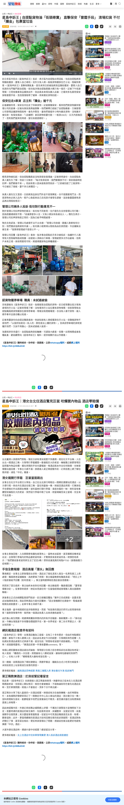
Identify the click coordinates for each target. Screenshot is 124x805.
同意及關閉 (112, 800)
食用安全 (108, 117)
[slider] (39, 73)
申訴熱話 (18, 397)
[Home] (15, 4)
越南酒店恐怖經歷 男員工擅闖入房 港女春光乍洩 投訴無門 (45, 671)
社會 (106, 92)
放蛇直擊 (18, 14)
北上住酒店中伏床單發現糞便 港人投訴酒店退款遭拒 (42, 735)
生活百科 (108, 42)
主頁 (4, 14)
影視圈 (107, 55)
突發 (106, 130)
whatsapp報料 (57, 343)
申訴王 (10, 14)
